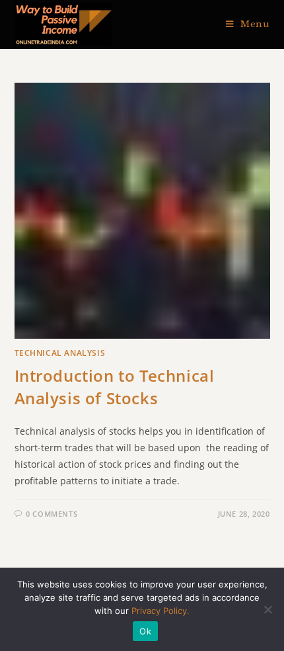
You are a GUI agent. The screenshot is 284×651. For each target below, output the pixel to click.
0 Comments (51, 514)
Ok (145, 631)
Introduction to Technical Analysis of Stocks (115, 387)
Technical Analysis (60, 353)
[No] (267, 609)
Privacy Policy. (160, 610)
